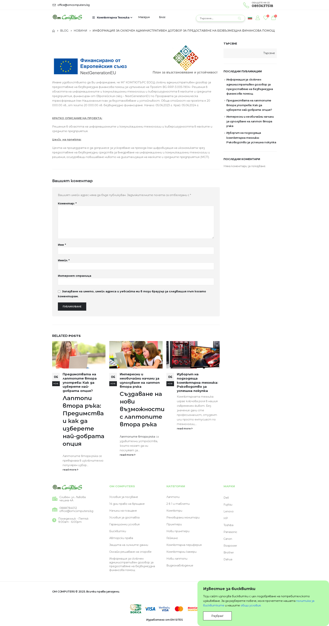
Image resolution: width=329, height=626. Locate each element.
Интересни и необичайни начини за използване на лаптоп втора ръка (140, 380)
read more (70, 469)
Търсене (230, 43)
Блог (162, 17)
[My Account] (257, 17)
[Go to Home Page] (53, 30)
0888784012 (68, 508)
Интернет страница (74, 276)
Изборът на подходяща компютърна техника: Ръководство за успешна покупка (197, 382)
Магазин (144, 17)
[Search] (239, 18)
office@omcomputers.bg (76, 511)
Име (62, 244)
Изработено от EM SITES (164, 619)
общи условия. (251, 605)
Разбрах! (217, 616)
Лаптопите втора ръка (137, 436)
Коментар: (67, 203)
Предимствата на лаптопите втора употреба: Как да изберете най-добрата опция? (80, 382)
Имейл (63, 260)
